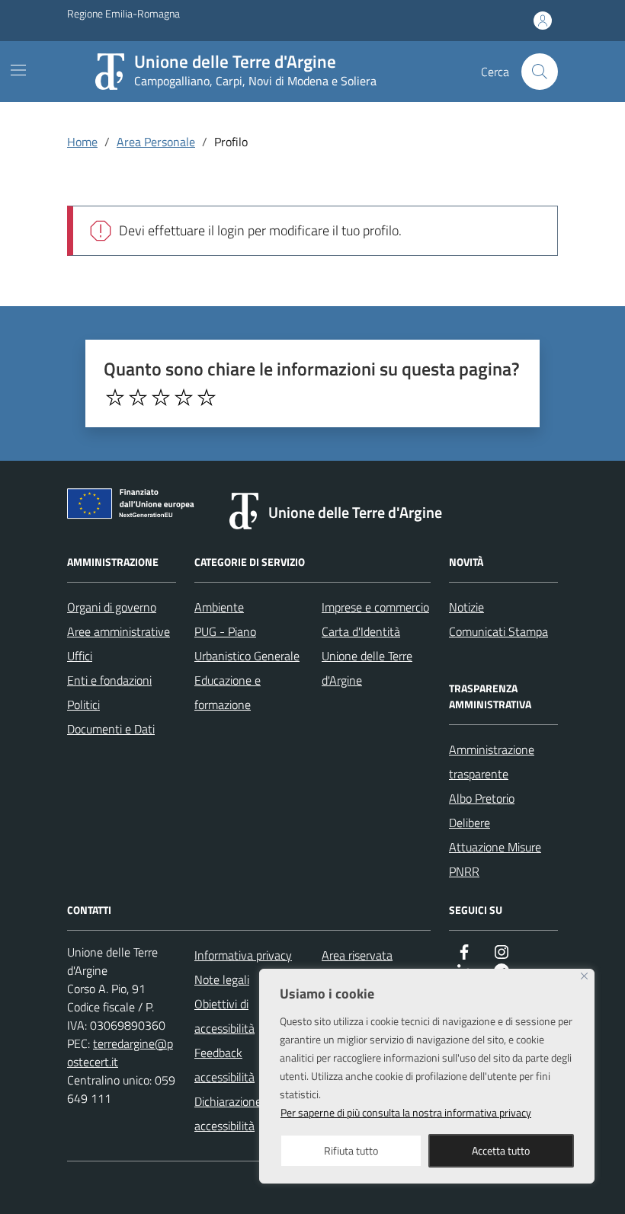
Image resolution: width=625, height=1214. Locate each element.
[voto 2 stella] (138, 397)
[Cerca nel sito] (539, 71)
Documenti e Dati (111, 729)
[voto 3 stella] (160, 397)
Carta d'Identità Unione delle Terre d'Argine (367, 655)
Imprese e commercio (375, 607)
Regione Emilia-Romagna (123, 13)
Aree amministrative (118, 631)
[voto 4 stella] (183, 397)
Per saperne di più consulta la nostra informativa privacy (405, 1112)
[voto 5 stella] (206, 397)
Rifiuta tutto (351, 1150)
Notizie (466, 607)
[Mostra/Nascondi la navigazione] (18, 70)
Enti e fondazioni (109, 680)
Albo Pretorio (481, 798)
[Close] (584, 976)
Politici (83, 704)
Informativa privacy (243, 955)
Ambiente (219, 607)
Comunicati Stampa (498, 631)
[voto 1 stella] (115, 397)
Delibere (469, 822)
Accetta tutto (501, 1150)
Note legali (221, 979)
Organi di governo (111, 607)
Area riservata (357, 955)
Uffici (79, 656)
